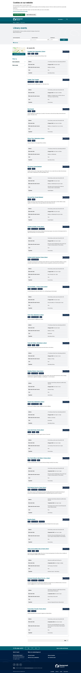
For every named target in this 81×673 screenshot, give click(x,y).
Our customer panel (51, 657)
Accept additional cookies (18, 14)
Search (64, 39)
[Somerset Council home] (18, 19)
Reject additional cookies (31, 14)
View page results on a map (19, 54)
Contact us (57, 671)
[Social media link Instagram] (21, 665)
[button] (18, 61)
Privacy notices (66, 671)
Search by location (35, 37)
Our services (60, 19)
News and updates (51, 655)
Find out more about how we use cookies (20, 11)
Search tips (16, 42)
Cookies (61, 671)
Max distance (53, 37)
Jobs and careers (31, 655)
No (35, 648)
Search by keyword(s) (16, 37)
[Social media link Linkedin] (17, 665)
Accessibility (52, 671)
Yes (28, 648)
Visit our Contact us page (17, 655)
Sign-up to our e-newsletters (33, 657)
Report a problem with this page (62, 648)
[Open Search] (67, 19)
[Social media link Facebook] (14, 665)
